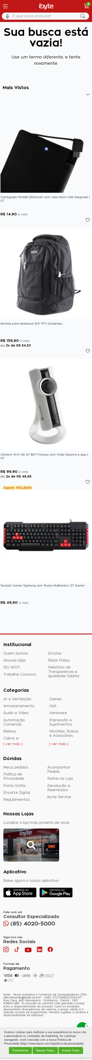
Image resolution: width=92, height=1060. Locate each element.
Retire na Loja (60, 778)
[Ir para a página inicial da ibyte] (46, 6)
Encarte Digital (16, 792)
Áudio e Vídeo (16, 713)
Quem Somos (15, 653)
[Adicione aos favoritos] (87, 93)
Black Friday (59, 660)
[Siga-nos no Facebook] (50, 950)
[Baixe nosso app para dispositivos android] (56, 892)
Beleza (9, 731)
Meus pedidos (16, 767)
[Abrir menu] (5, 6)
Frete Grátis (14, 786)
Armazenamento (18, 706)
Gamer (55, 699)
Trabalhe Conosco (19, 674)
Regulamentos (16, 799)
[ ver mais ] (12, 744)
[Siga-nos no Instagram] (6, 950)
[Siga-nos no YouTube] (28, 950)
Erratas (55, 653)
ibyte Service (59, 797)
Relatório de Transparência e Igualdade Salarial (63, 672)
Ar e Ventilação (17, 699)
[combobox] (46, 16)
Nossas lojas (14, 660)
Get (52, 706)
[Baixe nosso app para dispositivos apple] (20, 892)
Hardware (58, 713)
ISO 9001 (11, 667)
